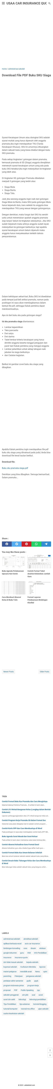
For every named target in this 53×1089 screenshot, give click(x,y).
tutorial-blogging (39, 1004)
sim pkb (25, 995)
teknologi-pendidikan (37, 999)
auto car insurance (32, 944)
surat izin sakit (9, 999)
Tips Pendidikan (9, 1004)
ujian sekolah (43, 1009)
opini (45, 972)
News (37, 972)
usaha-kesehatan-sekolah (13, 1013)
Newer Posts (8, 672)
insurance (7, 957)
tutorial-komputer (10, 1009)
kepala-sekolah (32, 962)
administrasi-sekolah (11, 939)
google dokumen (10, 953)
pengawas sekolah (33, 976)
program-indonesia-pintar (13, 985)
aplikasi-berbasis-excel (12, 944)
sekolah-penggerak (11, 995)
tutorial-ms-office (28, 1009)
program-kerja (33, 985)
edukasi (42, 948)
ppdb (29, 981)
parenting (7, 976)
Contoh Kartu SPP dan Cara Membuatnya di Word (22, 828)
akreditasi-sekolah (31, 939)
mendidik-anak (26, 972)
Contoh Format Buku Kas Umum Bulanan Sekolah (22, 853)
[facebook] (7, 544)
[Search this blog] (49, 3)
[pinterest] (26, 544)
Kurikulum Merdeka (28, 967)
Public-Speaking (27, 990)
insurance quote (21, 957)
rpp (38, 990)
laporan (42, 967)
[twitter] (16, 544)
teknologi (22, 999)
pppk (36, 981)
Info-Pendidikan (40, 953)
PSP (15, 990)
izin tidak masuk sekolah (13, 962)
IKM (29, 953)
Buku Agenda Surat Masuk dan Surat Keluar (20, 836)
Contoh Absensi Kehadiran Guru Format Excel (20, 844)
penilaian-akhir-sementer (13, 981)
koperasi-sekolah (10, 967)
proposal (7, 990)
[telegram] (46, 544)
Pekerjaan (19, 976)
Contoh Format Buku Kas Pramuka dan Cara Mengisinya (24, 801)
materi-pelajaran (10, 972)
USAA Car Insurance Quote (28, 3)
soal (33, 995)
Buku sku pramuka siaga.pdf (15, 468)
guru (22, 953)
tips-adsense (25, 1004)
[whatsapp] (36, 544)
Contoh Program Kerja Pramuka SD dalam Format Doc (24, 820)
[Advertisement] (26, 37)
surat (41, 995)
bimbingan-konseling (11, 948)
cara (25, 948)
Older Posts (44, 672)
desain (33, 948)
